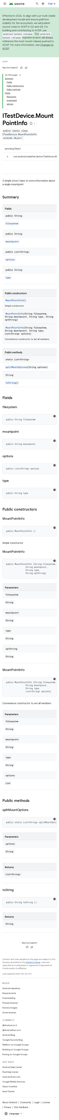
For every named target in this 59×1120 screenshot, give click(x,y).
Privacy (7, 1107)
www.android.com (11, 1076)
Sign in (51, 3)
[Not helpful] (26, 67)
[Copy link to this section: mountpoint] (22, 432)
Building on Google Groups (15, 1049)
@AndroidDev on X (11, 1030)
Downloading (8, 998)
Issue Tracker (8, 1091)
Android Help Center (12, 1067)
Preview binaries (10, 1002)
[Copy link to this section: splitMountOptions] (31, 810)
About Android (9, 1102)
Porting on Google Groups (14, 1054)
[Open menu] (5, 3)
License (46, 1102)
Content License (32, 962)
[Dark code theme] (54, 416)
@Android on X (9, 1025)
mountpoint (12, 241)
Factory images (9, 1007)
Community (25, 1102)
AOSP (5, 61)
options (10, 259)
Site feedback (21, 1107)
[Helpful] (21, 67)
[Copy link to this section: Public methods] (32, 801)
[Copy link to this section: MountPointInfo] (28, 519)
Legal (36, 1102)
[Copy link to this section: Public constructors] (40, 510)
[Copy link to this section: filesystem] (20, 407)
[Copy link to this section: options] (16, 456)
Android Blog (8, 1035)
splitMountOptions (16, 367)
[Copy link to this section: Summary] (22, 197)
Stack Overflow (9, 1086)
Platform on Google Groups (15, 1044)
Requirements (9, 993)
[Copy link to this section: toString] (17, 890)
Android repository (11, 988)
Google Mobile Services (13, 1081)
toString (11, 382)
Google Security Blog (12, 1039)
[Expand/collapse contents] (20, 75)
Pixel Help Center (10, 1072)
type (8, 277)
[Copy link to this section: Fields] (15, 398)
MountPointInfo (14, 300)
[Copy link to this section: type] (12, 481)
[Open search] (37, 3)
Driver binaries (9, 1012)
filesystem (12, 223)
